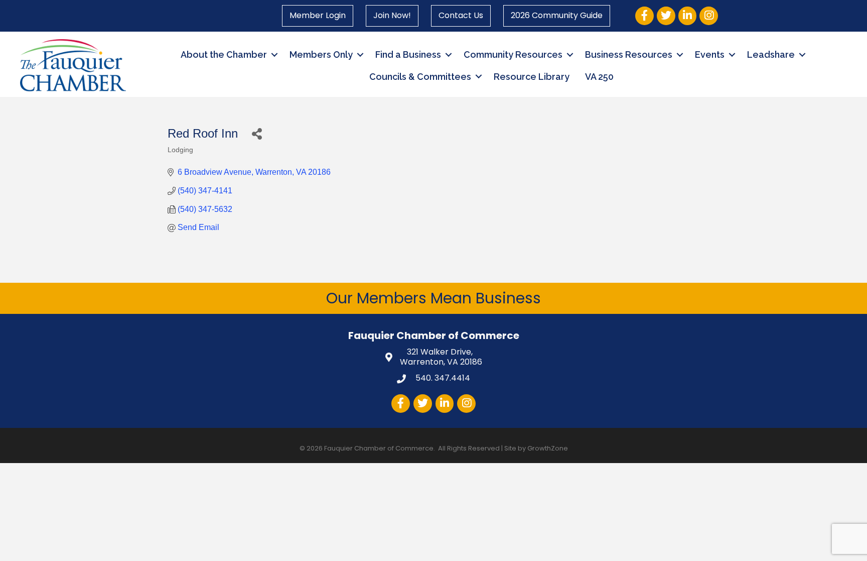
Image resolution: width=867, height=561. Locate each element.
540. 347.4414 (441, 378)
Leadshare (771, 54)
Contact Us (461, 15)
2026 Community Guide (557, 15)
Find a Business (408, 54)
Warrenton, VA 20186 (441, 357)
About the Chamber (224, 54)
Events (710, 54)
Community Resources (513, 54)
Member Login (318, 15)
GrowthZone (547, 448)
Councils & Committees (420, 76)
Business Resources (628, 54)
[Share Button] (256, 133)
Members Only (321, 54)
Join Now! (392, 15)
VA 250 (599, 76)
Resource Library (531, 76)
